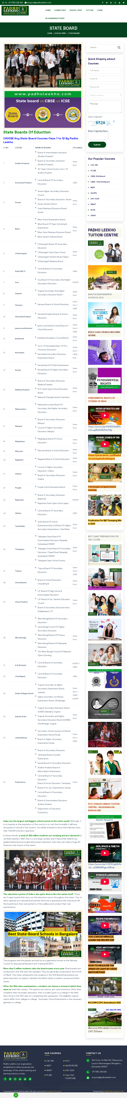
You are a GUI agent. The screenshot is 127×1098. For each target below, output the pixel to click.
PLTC (67, 1061)
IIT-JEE (93, 170)
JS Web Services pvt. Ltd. (114, 1091)
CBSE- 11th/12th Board (100, 182)
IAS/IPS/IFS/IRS (71, 1065)
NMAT (93, 204)
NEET (93, 187)
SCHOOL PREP (76, 10)
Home (48, 10)
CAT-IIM (94, 165)
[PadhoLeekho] (15, 10)
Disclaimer (49, 1091)
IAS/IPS (94, 193)
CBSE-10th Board (98, 176)
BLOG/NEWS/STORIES (55, 18)
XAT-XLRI (95, 199)
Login (99, 10)
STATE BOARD (74, 33)
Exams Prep (60, 10)
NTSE (93, 210)
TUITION (89, 10)
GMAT (93, 215)
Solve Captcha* (95, 116)
